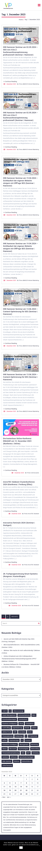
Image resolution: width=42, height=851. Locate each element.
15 (26, 786)
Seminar (5, 757)
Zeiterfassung (7, 765)
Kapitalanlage (14, 740)
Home (21, 19)
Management (24, 744)
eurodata (22, 732)
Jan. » (9, 797)
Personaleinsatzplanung (10, 753)
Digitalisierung (17, 728)
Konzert (28, 740)
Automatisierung (24, 715)
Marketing (34, 744)
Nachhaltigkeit (23, 748)
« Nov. (4, 797)
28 (21, 794)
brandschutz (23, 719)
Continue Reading (11, 81)
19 (10, 790)
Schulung (35, 753)
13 (15, 786)
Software (14, 757)
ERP (15, 732)
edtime (34, 728)
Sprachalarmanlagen (26, 757)
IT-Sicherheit (33, 736)
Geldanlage (19, 736)
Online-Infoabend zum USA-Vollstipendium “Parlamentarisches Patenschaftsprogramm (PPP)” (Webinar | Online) (19, 658)
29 (26, 794)
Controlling (6, 728)
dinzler (27, 728)
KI (22, 740)
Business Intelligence (9, 723)
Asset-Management (9, 715)
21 (21, 790)
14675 (4, 711)
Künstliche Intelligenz (9, 744)
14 (21, 786)
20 (15, 790)
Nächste (15, 616)
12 (10, 786)
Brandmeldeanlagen (9, 719)
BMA (34, 715)
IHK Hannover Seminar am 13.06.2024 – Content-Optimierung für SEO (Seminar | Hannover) (20, 311)
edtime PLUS (6, 732)
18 (4, 790)
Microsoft (12, 748)
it (25, 736)
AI (10, 711)
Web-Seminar (6, 761)
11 (4, 786)
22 (26, 790)
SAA (23, 753)
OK (21, 847)
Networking (35, 748)
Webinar (17, 761)
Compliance (30, 723)
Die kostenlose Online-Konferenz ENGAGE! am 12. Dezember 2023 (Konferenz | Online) (17, 441)
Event (30, 732)
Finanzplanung (7, 736)
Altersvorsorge (18, 711)
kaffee (4, 740)
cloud (21, 723)
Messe (4, 748)
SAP (28, 753)
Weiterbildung (27, 761)
